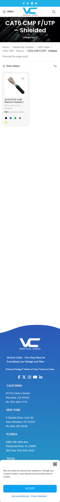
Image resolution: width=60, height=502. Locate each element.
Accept (30, 488)
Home (6, 47)
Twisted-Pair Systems (23, 47)
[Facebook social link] (24, 3)
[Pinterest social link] (32, 3)
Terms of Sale (46, 369)
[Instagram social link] (29, 377)
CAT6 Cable (44, 47)
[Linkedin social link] (36, 3)
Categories (29, 37)
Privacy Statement (39, 496)
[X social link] (28, 3)
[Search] (54, 11)
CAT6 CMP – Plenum (13, 51)
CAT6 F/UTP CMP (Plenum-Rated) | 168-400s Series (14, 102)
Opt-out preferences (20, 496)
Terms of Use (31, 369)
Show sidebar (13, 66)
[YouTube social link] (35, 377)
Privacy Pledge (14, 369)
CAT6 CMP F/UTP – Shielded (13, 107)
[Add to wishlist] (23, 78)
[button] (55, 464)
